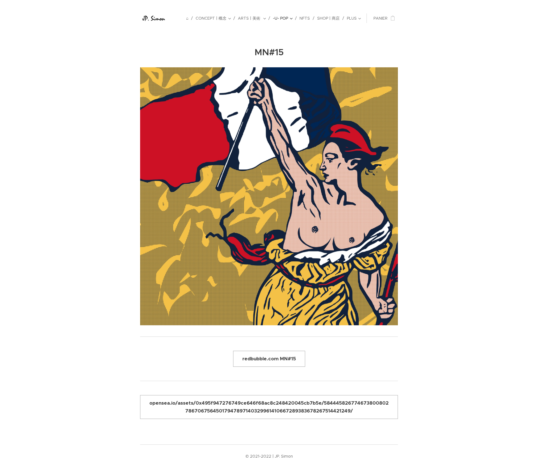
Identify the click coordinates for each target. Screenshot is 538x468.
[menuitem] (189, 18)
